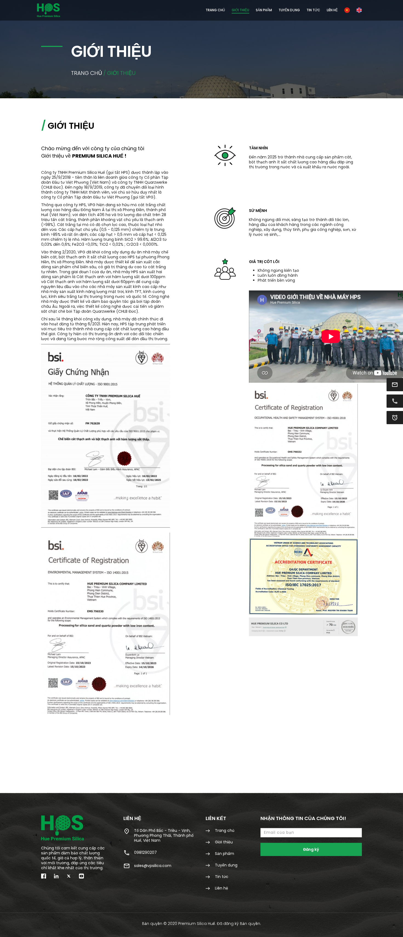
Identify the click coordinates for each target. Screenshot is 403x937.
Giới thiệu (240, 10)
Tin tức (313, 10)
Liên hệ (332, 10)
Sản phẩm (224, 853)
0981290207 (145, 852)
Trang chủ (215, 10)
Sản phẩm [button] (264, 10)
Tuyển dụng (289, 10)
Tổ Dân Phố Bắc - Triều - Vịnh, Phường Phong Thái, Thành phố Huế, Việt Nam (164, 835)
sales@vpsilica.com (152, 865)
